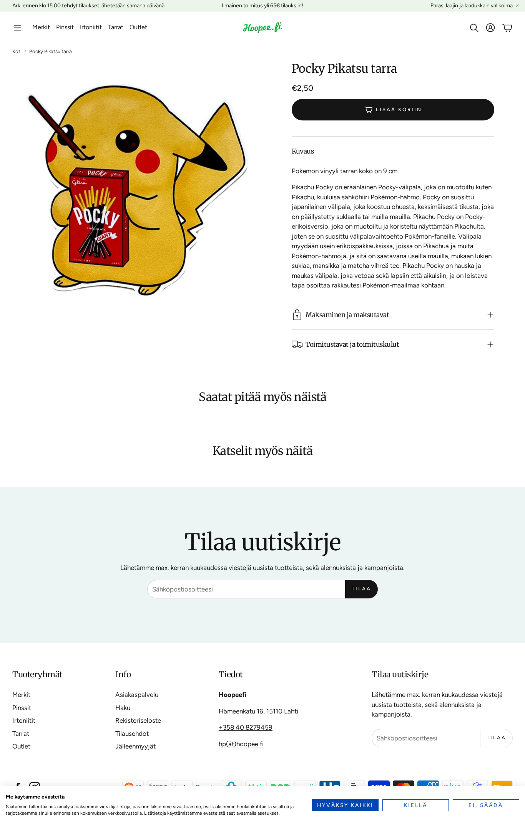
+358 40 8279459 (245, 727)
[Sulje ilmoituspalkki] (517, 6)
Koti (17, 51)
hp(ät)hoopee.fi (241, 744)
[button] (17, 28)
